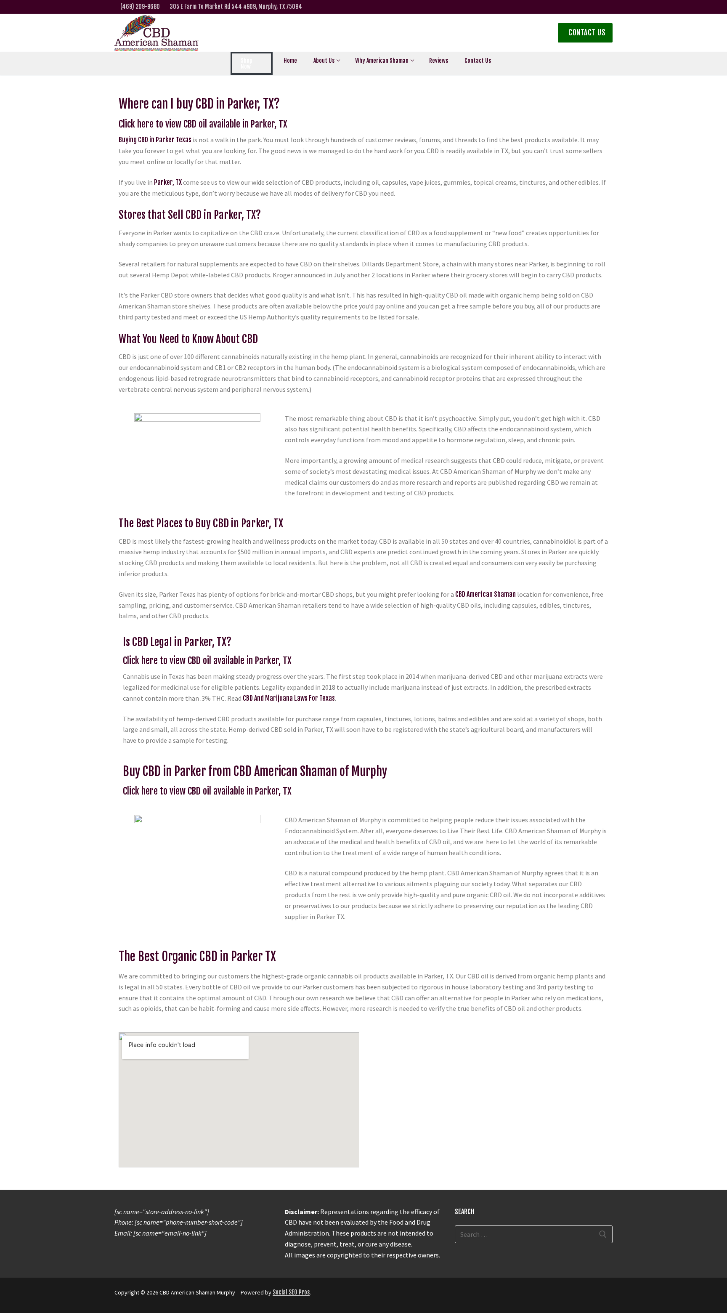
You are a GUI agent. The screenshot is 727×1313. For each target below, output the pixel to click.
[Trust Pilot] (594, 7)
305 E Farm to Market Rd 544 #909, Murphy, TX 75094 (236, 6)
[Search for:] (534, 1234)
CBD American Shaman (485, 594)
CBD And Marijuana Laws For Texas (289, 698)
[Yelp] (607, 7)
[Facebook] (554, 7)
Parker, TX (168, 182)
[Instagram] (581, 7)
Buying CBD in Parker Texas (155, 140)
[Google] (567, 7)
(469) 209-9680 (140, 6)
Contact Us (586, 32)
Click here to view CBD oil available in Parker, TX (203, 124)
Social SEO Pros (291, 1292)
